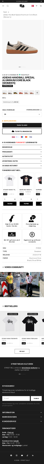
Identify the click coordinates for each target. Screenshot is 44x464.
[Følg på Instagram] (16, 455)
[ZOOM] (4, 67)
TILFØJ (9, 204)
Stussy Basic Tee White (9, 190)
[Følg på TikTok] (27, 455)
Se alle (22, 351)
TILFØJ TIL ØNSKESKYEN (23, 131)
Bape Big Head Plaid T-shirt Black (26, 190)
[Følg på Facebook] (11, 455)
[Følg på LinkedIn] (33, 455)
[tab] (9, 306)
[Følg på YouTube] (22, 455)
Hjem (5, 12)
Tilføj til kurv (22, 125)
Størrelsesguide (33, 110)
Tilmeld (36, 398)
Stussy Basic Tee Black (30, 338)
